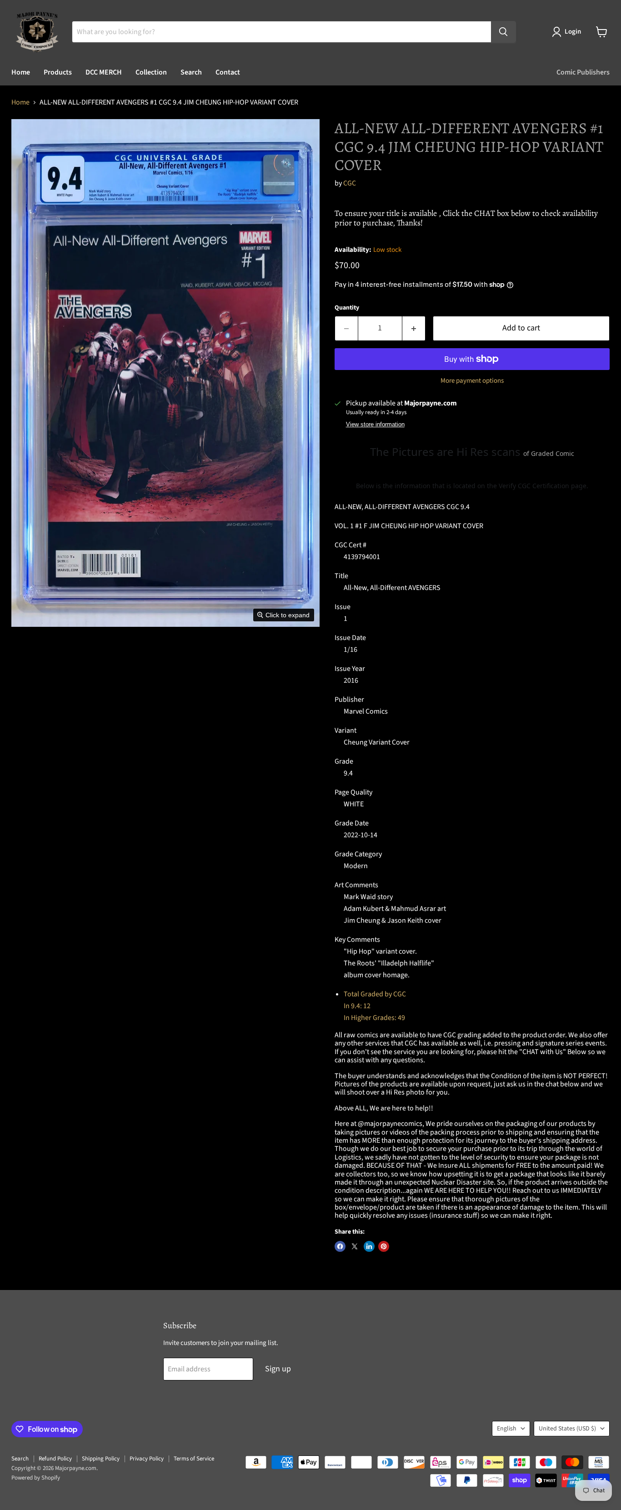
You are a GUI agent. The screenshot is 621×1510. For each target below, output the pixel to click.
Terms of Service (194, 1459)
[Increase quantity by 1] (414, 328)
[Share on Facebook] (340, 1246)
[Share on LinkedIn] (369, 1246)
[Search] (503, 31)
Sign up (278, 1369)
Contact (227, 72)
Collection (151, 72)
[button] (568, 31)
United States (567, 1428)
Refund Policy (55, 1459)
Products (58, 72)
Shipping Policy (101, 1459)
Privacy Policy (147, 1459)
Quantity (347, 307)
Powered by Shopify (35, 1478)
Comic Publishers (583, 72)
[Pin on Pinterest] (383, 1246)
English (506, 1428)
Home (20, 72)
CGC (349, 183)
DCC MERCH (103, 72)
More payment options (472, 381)
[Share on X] (354, 1246)
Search (191, 72)
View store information (375, 424)
